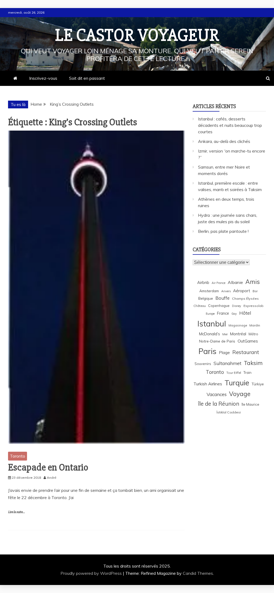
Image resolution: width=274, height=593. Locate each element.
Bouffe (222, 298)
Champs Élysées (245, 298)
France (223, 313)
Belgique (205, 298)
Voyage (239, 394)
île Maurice (250, 404)
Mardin (254, 325)
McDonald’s (209, 333)
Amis (252, 282)
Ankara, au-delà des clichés (224, 141)
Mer (225, 334)
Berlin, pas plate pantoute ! (223, 231)
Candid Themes (198, 573)
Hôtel (245, 313)
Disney (236, 306)
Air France (218, 283)
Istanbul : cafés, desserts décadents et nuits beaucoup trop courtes (230, 125)
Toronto (17, 456)
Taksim (253, 362)
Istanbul (211, 323)
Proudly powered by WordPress (91, 573)
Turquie (236, 382)
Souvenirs (203, 364)
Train (247, 372)
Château (199, 306)
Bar (255, 291)
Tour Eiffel (233, 373)
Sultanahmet (227, 363)
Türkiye (258, 384)
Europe (210, 313)
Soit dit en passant (87, 78)
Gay (234, 313)
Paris (207, 351)
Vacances (217, 394)
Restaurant (245, 352)
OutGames (248, 341)
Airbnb (203, 282)
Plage (224, 352)
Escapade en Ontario (48, 467)
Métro (253, 334)
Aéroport (241, 290)
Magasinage (238, 325)
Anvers (226, 291)
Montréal (238, 333)
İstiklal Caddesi (228, 412)
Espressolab (253, 306)
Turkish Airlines (207, 383)
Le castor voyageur (137, 35)
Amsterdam (209, 290)
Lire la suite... (16, 512)
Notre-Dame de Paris (217, 341)
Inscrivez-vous (43, 78)
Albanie (235, 282)
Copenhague (219, 305)
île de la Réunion (218, 403)
